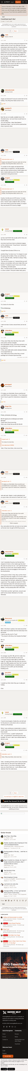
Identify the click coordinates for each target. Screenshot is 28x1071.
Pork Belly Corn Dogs (14, 935)
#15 (26, 558)
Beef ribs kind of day (9, 870)
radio (3, 21)
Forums (4, 1036)
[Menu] (2, 2)
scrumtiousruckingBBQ (9, 879)
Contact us (5, 1039)
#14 (26, 506)
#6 (26, 234)
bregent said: (5, 439)
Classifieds (17, 1044)
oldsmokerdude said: (7, 159)
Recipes (17, 1034)
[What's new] (23, 2)
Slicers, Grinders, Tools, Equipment (17, 894)
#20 (26, 750)
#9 (26, 337)
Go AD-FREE (8, 1056)
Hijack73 (6, 894)
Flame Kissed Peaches (14, 923)
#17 (26, 652)
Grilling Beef (6, 946)
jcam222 (6, 872)
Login (4, 1050)
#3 (26, 113)
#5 (26, 185)
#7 (26, 301)
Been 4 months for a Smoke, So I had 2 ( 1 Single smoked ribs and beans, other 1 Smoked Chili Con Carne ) (15, 861)
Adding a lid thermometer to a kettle (12, 917)
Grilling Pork (12, 885)
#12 (26, 435)
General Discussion (19, 846)
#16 (26, 625)
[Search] (26, 2)
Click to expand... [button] (14, 523)
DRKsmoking (7, 865)
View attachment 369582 (8, 445)
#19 (26, 717)
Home (4, 1034)
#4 (26, 155)
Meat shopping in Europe (10, 877)
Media (16, 1036)
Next (15, 31)
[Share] (25, 40)
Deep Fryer (6, 929)
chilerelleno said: (6, 510)
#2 (26, 95)
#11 (26, 411)
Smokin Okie (7, 855)
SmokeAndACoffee (9, 846)
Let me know (5, 12)
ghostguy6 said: (6, 481)
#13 (26, 477)
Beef (11, 837)
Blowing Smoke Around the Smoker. (12, 932)
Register (5, 1053)
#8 (26, 321)
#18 (26, 679)
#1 (26, 40)
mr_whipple (7, 837)
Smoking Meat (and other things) (19, 1040)
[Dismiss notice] (25, 6)
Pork (12, 865)
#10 (26, 390)
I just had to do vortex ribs (11, 884)
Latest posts (4, 914)
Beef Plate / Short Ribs (10, 836)
